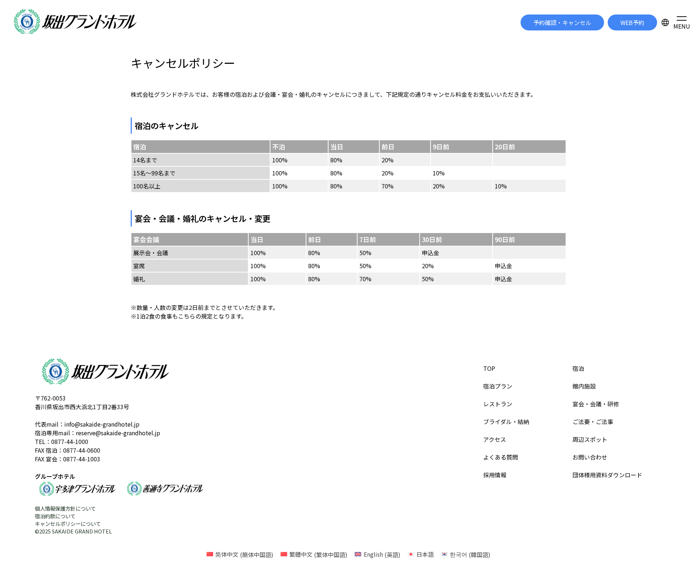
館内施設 (584, 386)
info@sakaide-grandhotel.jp (101, 424)
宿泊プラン (497, 386)
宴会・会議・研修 (595, 403)
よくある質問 (500, 457)
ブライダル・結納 (506, 421)
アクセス (494, 439)
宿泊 (578, 368)
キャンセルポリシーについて (68, 523)
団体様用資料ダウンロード (607, 474)
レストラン (497, 403)
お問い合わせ (589, 457)
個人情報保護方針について (65, 508)
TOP (489, 368)
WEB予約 (632, 22)
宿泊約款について (55, 516)
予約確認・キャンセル (562, 22)
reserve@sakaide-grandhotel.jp (118, 432)
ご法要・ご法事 (592, 421)
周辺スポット (589, 439)
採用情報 (494, 474)
